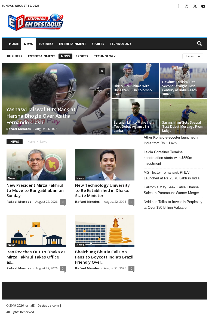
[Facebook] (178, 7)
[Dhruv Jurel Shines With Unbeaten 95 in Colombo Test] (135, 80)
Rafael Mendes (18, 129)
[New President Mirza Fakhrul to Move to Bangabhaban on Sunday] (36, 164)
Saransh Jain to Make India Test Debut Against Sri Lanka (134, 126)
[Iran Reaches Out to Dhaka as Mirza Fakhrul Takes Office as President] (36, 231)
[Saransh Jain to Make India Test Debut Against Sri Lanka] (135, 117)
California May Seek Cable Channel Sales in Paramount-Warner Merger (171, 190)
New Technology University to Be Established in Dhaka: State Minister (102, 190)
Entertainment (72, 44)
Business (46, 44)
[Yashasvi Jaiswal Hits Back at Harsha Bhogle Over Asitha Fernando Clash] (56, 99)
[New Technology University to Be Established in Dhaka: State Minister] (104, 164)
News (28, 44)
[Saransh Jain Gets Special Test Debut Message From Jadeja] (183, 117)
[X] (195, 7)
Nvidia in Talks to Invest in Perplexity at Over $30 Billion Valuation (173, 205)
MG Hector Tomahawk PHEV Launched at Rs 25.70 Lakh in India (171, 175)
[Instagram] (186, 7)
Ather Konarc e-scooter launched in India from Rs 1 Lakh (171, 140)
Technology (120, 44)
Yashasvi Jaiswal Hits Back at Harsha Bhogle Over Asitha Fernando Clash (41, 116)
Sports (98, 44)
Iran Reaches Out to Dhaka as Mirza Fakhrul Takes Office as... (36, 257)
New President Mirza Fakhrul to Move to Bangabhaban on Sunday (35, 190)
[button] (199, 44)
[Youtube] (203, 7)
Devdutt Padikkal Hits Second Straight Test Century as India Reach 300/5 (179, 88)
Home (14, 44)
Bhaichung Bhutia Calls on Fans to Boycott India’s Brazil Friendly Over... (104, 257)
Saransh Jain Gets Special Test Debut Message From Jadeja (182, 126)
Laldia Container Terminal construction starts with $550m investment (168, 158)
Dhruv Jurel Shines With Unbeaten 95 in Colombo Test (133, 90)
